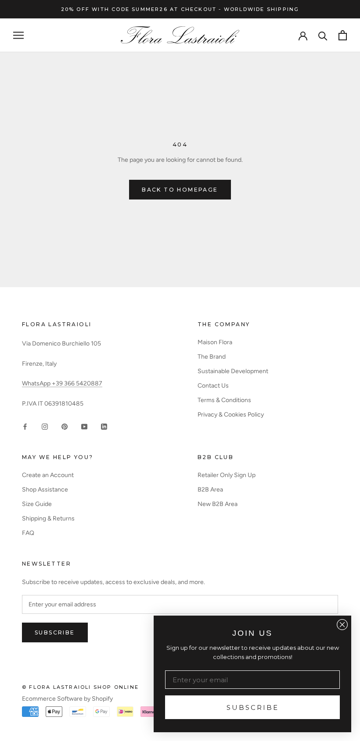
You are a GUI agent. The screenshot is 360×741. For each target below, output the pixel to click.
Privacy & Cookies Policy (231, 414)
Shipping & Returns (48, 518)
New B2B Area (218, 504)
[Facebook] (25, 426)
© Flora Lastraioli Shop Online (80, 687)
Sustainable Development (233, 371)
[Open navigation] (18, 35)
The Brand (212, 356)
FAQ (28, 533)
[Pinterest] (64, 426)
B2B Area (210, 489)
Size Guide (37, 504)
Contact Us (213, 385)
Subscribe (55, 632)
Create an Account (48, 475)
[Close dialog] (342, 624)
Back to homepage (180, 189)
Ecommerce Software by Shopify (67, 698)
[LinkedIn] (104, 426)
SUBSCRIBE (253, 707)
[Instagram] (45, 426)
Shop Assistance (45, 489)
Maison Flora (215, 342)
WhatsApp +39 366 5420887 (62, 383)
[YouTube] (84, 426)
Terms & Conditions (224, 400)
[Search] (323, 35)
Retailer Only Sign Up (227, 475)
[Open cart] (342, 35)
